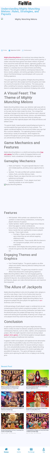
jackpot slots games (11, 335)
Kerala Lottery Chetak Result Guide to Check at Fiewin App (12, 409)
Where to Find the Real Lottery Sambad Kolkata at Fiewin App (10, 387)
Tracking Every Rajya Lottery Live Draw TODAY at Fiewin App (37, 431)
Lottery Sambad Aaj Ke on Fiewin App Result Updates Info (36, 387)
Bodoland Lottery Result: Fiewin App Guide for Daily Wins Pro (36, 409)
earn (41, 300)
